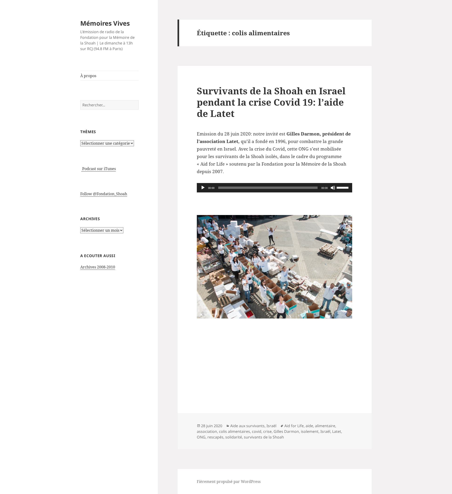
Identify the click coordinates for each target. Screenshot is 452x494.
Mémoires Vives (105, 23)
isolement (310, 431)
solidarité (233, 437)
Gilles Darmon (286, 431)
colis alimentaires (234, 431)
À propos (88, 75)
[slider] (343, 187)
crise (267, 431)
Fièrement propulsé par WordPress (229, 481)
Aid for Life (294, 425)
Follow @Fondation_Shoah (103, 193)
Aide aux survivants (247, 425)
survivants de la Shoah (264, 437)
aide (309, 425)
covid (256, 431)
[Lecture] (203, 187)
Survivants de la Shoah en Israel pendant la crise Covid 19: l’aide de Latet (271, 102)
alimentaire (325, 425)
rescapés (215, 437)
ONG (201, 437)
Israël (271, 425)
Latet (336, 431)
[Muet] (333, 187)
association (207, 431)
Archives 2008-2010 (97, 267)
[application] (274, 187)
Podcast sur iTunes (98, 168)
